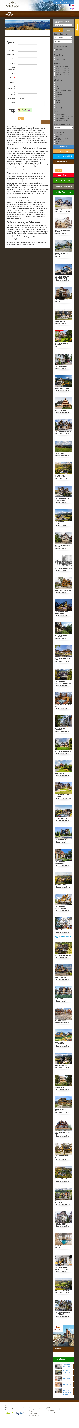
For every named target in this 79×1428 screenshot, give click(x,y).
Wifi (57, 86)
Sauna (57, 96)
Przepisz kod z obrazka (12, 111)
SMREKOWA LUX (60, 977)
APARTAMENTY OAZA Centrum (62, 795)
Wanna (57, 84)
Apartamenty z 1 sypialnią (62, 68)
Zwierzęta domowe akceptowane (64, 90)
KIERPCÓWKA (59, 454)
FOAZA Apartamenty (61, 143)
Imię (13, 46)
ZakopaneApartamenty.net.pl (14, 1408)
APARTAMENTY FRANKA (63, 410)
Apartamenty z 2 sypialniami (63, 70)
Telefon (12, 82)
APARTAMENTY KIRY (61, 840)
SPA (57, 98)
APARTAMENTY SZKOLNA (63, 432)
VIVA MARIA (59, 1246)
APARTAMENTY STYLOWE (63, 955)
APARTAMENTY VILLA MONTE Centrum (62, 277)
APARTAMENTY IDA (61, 366)
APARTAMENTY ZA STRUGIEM (61, 636)
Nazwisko (11, 50)
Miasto (12, 63)
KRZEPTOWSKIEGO (61, 885)
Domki (57, 57)
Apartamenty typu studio (62, 66)
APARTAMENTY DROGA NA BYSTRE (62, 230)
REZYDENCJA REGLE (62, 1021)
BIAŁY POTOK (59, 1087)
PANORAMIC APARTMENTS (59, 1201)
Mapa (69, 30)
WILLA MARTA (59, 773)
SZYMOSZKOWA (60, 999)
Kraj (13, 73)
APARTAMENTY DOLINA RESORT (62, 1156)
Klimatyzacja (59, 107)
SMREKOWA (59, 210)
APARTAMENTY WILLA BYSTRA (62, 546)
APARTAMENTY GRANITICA (60, 729)
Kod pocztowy (11, 68)
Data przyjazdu (11, 87)
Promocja (58, 51)
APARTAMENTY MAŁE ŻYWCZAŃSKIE (62, 499)
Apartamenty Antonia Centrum (63, 344)
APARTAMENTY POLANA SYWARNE (63, 659)
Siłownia (58, 102)
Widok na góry (59, 92)
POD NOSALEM (60, 321)
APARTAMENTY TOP (61, 300)
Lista (58, 30)
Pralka (57, 106)
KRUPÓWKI (58, 930)
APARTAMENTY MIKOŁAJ (63, 751)
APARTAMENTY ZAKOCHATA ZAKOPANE (63, 682)
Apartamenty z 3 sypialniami (63, 72)
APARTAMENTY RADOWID (63, 568)
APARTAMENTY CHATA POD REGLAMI (62, 1313)
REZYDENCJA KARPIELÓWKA (60, 476)
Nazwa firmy (11, 55)
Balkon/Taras (59, 94)
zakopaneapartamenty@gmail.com (55, 1409)
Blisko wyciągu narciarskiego (63, 120)
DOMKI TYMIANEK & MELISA (61, 254)
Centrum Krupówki (60, 114)
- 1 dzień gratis (63, 181)
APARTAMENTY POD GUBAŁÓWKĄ (61, 612)
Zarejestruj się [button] (68, 2)
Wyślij (20, 119)
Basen (57, 88)
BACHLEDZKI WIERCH (62, 388)
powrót (45, 122)
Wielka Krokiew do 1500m (62, 118)
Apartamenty (63, 156)
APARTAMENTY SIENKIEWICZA (60, 862)
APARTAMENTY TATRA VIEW (62, 1133)
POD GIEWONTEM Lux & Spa (63, 705)
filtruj (63, 147)
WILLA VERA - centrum (63, 590)
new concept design (51, 1413)
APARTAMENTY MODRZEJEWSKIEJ (61, 907)
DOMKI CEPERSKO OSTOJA (61, 1110)
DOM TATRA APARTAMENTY (60, 1043)
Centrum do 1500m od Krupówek (64, 116)
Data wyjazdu (12, 93)
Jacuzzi (58, 100)
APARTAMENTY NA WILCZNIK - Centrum (62, 1268)
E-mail (12, 78)
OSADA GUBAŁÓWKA (62, 1291)
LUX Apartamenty (60, 136)
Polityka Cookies (34, 1415)
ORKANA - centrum (62, 1224)
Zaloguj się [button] (58, 2)
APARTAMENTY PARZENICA (60, 522)
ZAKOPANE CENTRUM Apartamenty (61, 139)
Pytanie (12, 102)
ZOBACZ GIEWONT (61, 1179)
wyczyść (63, 151)
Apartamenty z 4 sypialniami (63, 74)
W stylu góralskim (60, 59)
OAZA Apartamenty (61, 141)
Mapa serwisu (33, 1414)
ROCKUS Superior (61, 1066)
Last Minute (59, 49)
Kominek (58, 82)
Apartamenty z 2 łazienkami (63, 76)
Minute (63, 175)
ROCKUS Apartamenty (62, 134)
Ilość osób (11, 98)
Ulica (13, 59)
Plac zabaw (59, 104)
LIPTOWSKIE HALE (61, 818)
